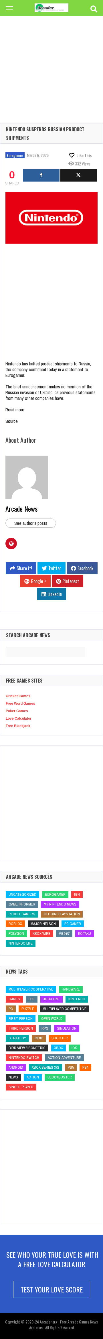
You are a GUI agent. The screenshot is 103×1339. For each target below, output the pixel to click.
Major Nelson (43, 923)
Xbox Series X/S (45, 1067)
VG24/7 (64, 933)
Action (33, 1077)
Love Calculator (18, 718)
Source (11, 421)
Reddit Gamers (22, 914)
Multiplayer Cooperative (31, 989)
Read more (14, 409)
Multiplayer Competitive (64, 1008)
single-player (21, 1086)
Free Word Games (20, 704)
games (14, 999)
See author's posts (30, 523)
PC (11, 1008)
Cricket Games (18, 696)
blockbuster (59, 1077)
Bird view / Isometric (27, 1047)
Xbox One (51, 999)
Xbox (58, 1047)
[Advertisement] (51, 60)
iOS (74, 1047)
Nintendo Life (21, 943)
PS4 (85, 1067)
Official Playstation (62, 914)
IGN (77, 894)
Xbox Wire (41, 933)
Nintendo (76, 999)
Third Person (21, 1028)
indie (39, 1038)
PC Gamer (72, 923)
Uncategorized (22, 894)
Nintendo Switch (24, 1057)
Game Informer (22, 904)
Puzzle (27, 1008)
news (13, 1077)
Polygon (16, 933)
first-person (21, 1018)
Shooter (60, 1038)
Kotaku (84, 933)
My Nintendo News (60, 904)
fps (32, 999)
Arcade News (21, 508)
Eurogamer (15, 155)
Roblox (15, 923)
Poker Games (17, 711)
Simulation (66, 1028)
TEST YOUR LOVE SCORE (52, 1289)
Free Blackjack (18, 726)
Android (16, 1067)
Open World (52, 1018)
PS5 (71, 1067)
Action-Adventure (64, 1057)
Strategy (17, 1038)
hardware (71, 989)
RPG (44, 1028)
